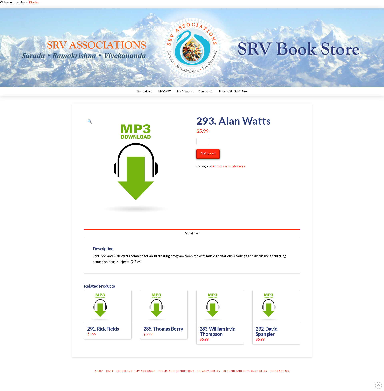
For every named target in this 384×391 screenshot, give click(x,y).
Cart (110, 370)
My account (145, 370)
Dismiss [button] (34, 2)
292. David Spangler (266, 331)
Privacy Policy (209, 370)
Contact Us (279, 370)
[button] (90, 121)
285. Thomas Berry (163, 329)
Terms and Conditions (176, 370)
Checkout (124, 370)
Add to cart (208, 153)
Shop (99, 370)
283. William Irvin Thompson (217, 331)
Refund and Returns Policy (245, 370)
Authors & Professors (228, 166)
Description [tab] (192, 233)
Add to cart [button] (109, 316)
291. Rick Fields (103, 329)
